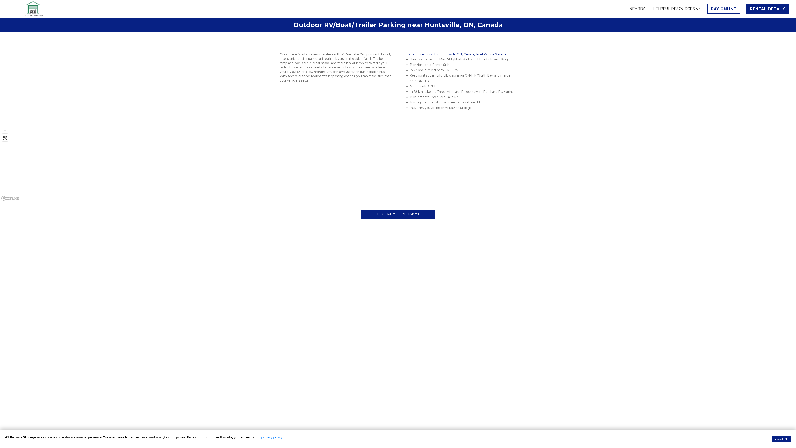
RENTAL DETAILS (768, 9)
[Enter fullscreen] (5, 138)
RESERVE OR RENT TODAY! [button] (398, 214)
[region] (398, 160)
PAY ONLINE (723, 9)
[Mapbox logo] (10, 198)
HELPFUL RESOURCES (674, 8)
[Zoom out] (5, 130)
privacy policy (271, 437)
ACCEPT (781, 439)
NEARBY (637, 8)
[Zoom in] (5, 124)
